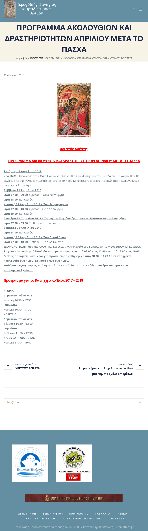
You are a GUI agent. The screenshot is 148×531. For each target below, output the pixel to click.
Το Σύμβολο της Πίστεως (81, 518)
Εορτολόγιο (79, 513)
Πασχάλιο (102, 513)
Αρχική (20, 58)
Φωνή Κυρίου (52, 513)
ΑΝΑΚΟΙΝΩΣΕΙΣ (34, 58)
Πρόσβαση (116, 518)
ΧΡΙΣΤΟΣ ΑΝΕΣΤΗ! (28, 368)
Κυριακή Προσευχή (40, 518)
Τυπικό (121, 513)
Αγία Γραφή (27, 513)
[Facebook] (133, 9)
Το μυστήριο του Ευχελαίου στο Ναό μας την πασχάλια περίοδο (106, 371)
